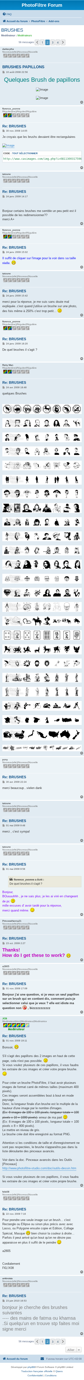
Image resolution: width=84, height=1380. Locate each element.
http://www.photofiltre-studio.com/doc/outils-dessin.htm (39, 1168)
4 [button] (58, 42)
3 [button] (52, 42)
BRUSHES (12, 30)
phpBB (31, 1367)
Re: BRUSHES (14, 126)
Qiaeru (59, 1371)
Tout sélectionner (25, 153)
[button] (37, 42)
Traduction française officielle (36, 1371)
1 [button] (42, 42)
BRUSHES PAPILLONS (23, 67)
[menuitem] (7, 14)
